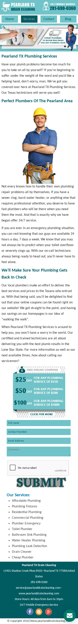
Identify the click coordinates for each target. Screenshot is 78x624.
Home (9, 19)
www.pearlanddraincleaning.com (39, 593)
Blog (68, 19)
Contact (48, 19)
